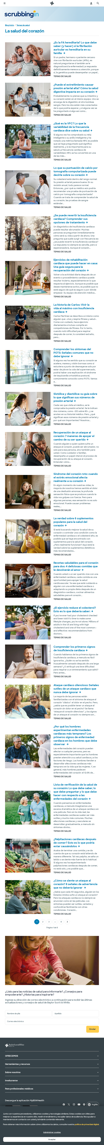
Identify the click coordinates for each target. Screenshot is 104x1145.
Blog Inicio (9, 25)
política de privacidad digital (87, 1124)
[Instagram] (73, 1104)
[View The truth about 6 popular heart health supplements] (27, 536)
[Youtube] (79, 1104)
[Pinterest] (84, 1104)
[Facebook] (64, 1104)
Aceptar (52, 1139)
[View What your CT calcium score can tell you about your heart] (27, 187)
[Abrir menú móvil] (4, 3)
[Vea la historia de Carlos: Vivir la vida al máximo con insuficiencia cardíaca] (27, 323)
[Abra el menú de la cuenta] (91, 3)
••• (55, 922)
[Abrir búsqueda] (98, 3)
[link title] (52, 3)
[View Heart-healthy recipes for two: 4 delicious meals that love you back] (27, 581)
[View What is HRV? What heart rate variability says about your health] (27, 141)
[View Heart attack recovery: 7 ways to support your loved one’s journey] (27, 449)
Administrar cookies (52, 1132)
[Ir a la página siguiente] (67, 921)
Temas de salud (23, 25)
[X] (68, 1104)
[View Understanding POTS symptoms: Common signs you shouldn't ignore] (27, 367)
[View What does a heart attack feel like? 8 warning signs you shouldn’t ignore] (27, 897)
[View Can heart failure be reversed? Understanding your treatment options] (27, 233)
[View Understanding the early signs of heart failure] (27, 661)
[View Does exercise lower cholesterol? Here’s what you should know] (27, 622)
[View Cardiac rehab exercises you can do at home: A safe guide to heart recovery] (27, 278)
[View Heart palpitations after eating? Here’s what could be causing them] (27, 856)
